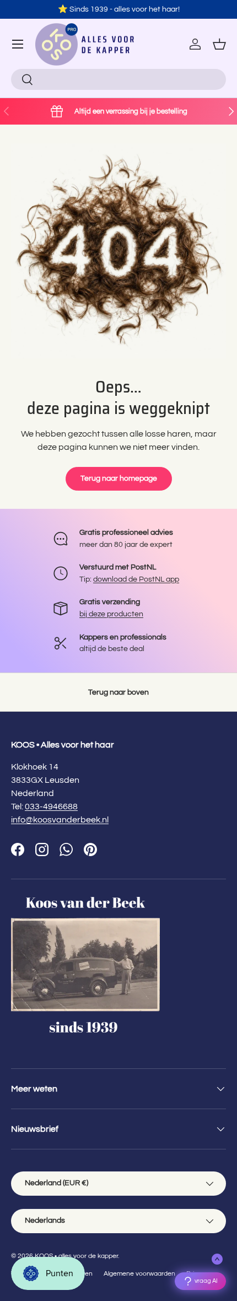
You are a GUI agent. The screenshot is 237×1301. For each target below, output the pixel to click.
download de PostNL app (136, 579)
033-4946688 (51, 806)
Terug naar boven (118, 692)
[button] (219, 44)
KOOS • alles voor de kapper (76, 1256)
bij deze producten (111, 614)
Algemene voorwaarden (139, 1273)
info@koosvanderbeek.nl (60, 819)
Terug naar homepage (118, 478)
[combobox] (118, 79)
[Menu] (18, 44)
